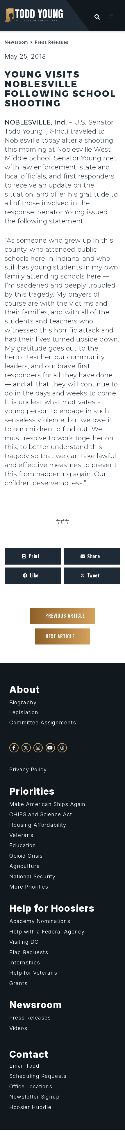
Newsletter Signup (34, 1097)
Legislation (23, 712)
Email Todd (24, 1066)
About (24, 689)
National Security (32, 876)
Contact (29, 1054)
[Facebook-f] (14, 747)
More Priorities (28, 887)
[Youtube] (50, 747)
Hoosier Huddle (30, 1107)
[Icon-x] (26, 747)
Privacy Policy (28, 769)
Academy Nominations (39, 921)
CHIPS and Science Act (40, 814)
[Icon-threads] (62, 747)
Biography (23, 702)
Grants (18, 983)
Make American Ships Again (47, 804)
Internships (24, 962)
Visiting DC (24, 942)
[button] (111, 15)
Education (22, 845)
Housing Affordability (37, 825)
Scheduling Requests (38, 1076)
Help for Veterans (33, 973)
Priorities (32, 791)
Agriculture (24, 866)
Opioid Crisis (26, 856)
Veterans (21, 835)
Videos (18, 1028)
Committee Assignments (42, 722)
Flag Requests (28, 952)
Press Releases (52, 42)
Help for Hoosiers (51, 908)
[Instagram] (38, 747)
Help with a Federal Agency (47, 932)
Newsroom (16, 42)
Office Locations (30, 1086)
